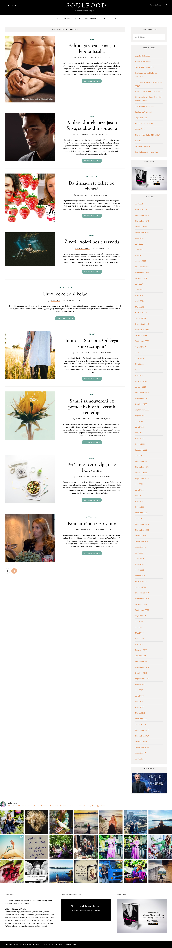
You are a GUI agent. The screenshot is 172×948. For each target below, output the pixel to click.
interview (92, 176)
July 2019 (139, 621)
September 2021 (142, 478)
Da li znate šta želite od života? (92, 186)
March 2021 (140, 507)
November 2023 (142, 330)
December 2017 (142, 730)
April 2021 (139, 501)
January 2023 (140, 387)
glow (92, 39)
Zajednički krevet (142, 56)
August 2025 (140, 238)
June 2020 (139, 558)
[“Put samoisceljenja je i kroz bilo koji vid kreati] (111, 846)
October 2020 (141, 535)
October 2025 (141, 226)
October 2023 (141, 335)
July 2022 (139, 421)
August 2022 (140, 415)
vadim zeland (83, 476)
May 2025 (139, 255)
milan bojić (82, 57)
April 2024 (139, 301)
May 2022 (139, 432)
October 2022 (141, 404)
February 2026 (141, 209)
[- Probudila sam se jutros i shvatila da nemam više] (86, 822)
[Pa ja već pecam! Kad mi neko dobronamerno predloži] (111, 822)
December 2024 (142, 267)
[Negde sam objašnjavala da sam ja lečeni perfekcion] (135, 846)
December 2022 (142, 392)
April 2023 (139, 369)
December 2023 (142, 324)
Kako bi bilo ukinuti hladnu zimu (148, 91)
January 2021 (140, 518)
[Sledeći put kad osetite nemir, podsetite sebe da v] (36, 871)
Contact (114, 18)
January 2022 (140, 455)
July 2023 (139, 352)
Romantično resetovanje (92, 523)
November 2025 (142, 221)
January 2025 (140, 261)
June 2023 (139, 358)
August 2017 (140, 753)
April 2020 (139, 570)
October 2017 (141, 741)
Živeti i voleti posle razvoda (91, 242)
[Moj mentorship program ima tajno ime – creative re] (12, 846)
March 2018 (140, 713)
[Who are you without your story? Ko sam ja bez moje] (135, 871)
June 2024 (139, 289)
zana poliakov (83, 530)
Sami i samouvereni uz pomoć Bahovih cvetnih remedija (91, 406)
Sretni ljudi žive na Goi (144, 67)
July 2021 (139, 484)
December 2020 (142, 524)
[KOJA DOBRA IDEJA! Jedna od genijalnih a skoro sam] (86, 846)
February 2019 (141, 650)
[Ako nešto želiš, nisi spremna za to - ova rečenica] (160, 822)
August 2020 (140, 547)
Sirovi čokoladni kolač (65, 294)
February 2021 (141, 513)
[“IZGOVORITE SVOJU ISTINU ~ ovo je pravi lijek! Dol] (36, 822)
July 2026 (139, 204)
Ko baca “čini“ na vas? (144, 123)
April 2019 (139, 638)
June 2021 (139, 490)
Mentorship (90, 18)
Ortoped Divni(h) (142, 146)
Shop (103, 18)
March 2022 (140, 444)
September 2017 (142, 747)
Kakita (138, 141)
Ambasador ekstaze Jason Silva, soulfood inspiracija (91, 125)
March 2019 (140, 644)
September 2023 (142, 341)
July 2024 (139, 284)
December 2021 (142, 461)
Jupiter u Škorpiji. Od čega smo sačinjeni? (91, 343)
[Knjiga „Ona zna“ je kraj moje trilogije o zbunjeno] (160, 871)
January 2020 (140, 587)
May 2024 (139, 295)
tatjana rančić (83, 352)
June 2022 (139, 427)
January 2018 (140, 724)
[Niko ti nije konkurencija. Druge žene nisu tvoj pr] (160, 846)
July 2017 (139, 759)
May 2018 (139, 701)
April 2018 (139, 707)
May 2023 (139, 364)
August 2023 (140, 347)
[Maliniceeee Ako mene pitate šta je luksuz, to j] (12, 871)
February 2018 (141, 719)
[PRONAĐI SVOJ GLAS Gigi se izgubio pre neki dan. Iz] (61, 822)
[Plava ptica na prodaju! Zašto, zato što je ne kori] (111, 871)
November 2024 (142, 272)
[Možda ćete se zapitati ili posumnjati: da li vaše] (61, 871)
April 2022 (139, 438)
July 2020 (139, 553)
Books (67, 18)
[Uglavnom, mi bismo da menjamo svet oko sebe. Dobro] (61, 846)
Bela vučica (140, 129)
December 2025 (142, 215)
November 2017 (142, 736)
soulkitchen (64, 287)
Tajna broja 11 (141, 118)
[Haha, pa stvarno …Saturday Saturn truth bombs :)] (36, 846)
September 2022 (142, 410)
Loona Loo (82, 195)
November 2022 (142, 398)
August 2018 (140, 684)
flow (92, 116)
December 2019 (142, 593)
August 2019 (140, 616)
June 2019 (139, 627)
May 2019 (139, 633)
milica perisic (82, 134)
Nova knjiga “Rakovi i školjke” (147, 135)
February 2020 (141, 581)
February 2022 (141, 450)
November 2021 (142, 467)
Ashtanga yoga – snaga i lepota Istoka (91, 48)
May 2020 (139, 564)
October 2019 (141, 604)
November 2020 (142, 530)
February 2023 (141, 381)
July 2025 (139, 244)
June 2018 (139, 696)
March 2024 (140, 307)
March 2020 (140, 575)
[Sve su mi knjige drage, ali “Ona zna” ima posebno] (86, 871)
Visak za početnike (143, 61)
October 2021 (141, 473)
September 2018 (142, 678)
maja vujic (55, 300)
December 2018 (142, 661)
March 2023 (140, 375)
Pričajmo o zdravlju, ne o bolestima (91, 467)
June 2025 (139, 249)
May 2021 (139, 495)
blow (92, 235)
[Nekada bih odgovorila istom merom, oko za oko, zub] (12, 822)
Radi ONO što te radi (143, 112)
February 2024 (141, 312)
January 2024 (140, 318)
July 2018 (139, 690)
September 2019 (142, 610)
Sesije (77, 18)
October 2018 (141, 673)
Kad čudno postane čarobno (146, 152)
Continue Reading (92, 81)
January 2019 (140, 656)
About (56, 18)
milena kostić (82, 419)
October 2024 (141, 278)
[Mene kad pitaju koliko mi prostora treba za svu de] (135, 822)
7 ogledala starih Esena (144, 106)
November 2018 (142, 667)
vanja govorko (82, 248)
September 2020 (142, 541)
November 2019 (142, 598)
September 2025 (142, 232)
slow (92, 458)
